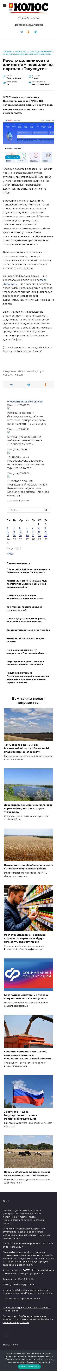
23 (45, 535)
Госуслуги (38, 371)
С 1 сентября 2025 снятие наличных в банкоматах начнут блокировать (28, 571)
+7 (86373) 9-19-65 (28, 17)
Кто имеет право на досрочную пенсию (25, 640)
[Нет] (53, 1360)
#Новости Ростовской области (25, 402)
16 (45, 531)
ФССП (20, 375)
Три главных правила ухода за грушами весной (24, 609)
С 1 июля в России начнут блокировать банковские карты (25, 597)
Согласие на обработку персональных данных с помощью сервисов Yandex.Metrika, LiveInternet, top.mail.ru (28, 1319)
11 (14, 531)
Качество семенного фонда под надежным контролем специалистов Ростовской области (27, 1055)
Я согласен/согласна (29, 1366)
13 (27, 531)
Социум (9, 375)
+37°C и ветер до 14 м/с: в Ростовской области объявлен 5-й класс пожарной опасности (26, 748)
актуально (10, 371)
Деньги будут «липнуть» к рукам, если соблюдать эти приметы (26, 620)
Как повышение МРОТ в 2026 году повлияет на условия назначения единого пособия (27, 583)
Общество (12, 157)
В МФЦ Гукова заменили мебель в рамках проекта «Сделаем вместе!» (24, 440)
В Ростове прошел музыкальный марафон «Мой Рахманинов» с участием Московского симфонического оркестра (28, 488)
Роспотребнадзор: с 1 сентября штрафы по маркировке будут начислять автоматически (25, 938)
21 (33, 535)
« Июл (10, 553)
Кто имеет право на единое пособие (28, 630)
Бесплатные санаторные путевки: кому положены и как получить (26, 997)
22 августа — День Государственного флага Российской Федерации (20, 1115)
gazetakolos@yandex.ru (28, 24)
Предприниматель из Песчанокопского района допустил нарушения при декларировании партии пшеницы (28, 678)
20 (27, 535)
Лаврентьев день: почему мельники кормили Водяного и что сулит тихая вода (28, 808)
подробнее (17, 1356)
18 (14, 535)
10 (8, 531)
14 (33, 531)
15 (39, 531)
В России (24, 371)
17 (8, 535)
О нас (6, 1201)
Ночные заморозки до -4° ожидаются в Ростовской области (27, 651)
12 (20, 531)
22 (39, 535)
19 (20, 535)
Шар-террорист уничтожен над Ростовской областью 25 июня (25, 663)
